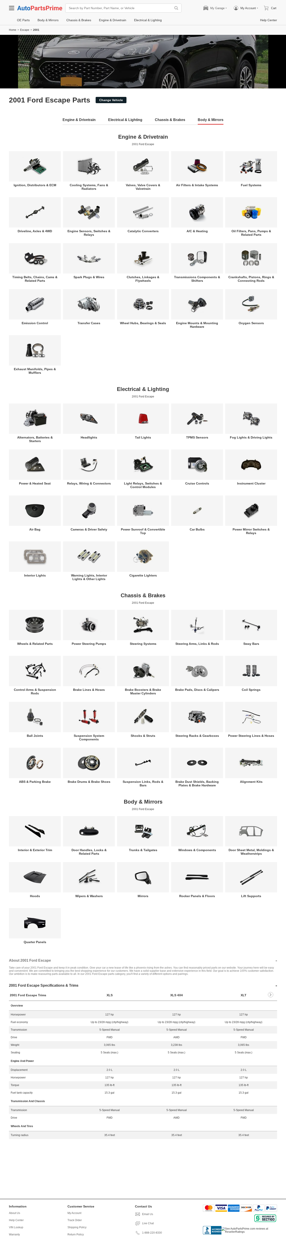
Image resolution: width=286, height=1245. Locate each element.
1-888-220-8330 (152, 1232)
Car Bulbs (197, 529)
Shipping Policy (76, 1227)
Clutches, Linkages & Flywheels (143, 278)
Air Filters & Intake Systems (197, 185)
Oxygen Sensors (251, 323)
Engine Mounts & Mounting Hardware (197, 324)
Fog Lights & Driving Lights (251, 437)
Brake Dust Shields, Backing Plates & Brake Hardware (197, 783)
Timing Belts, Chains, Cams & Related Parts (34, 278)
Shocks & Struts (143, 735)
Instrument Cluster (251, 483)
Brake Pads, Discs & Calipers (197, 689)
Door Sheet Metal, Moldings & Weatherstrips (251, 851)
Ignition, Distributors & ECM (35, 185)
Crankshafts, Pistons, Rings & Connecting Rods (251, 278)
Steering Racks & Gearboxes (197, 735)
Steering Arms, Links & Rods (197, 643)
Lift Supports (251, 896)
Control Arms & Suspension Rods (35, 691)
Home (12, 29)
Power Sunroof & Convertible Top (143, 531)
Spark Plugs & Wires (89, 277)
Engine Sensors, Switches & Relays (88, 232)
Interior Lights (35, 575)
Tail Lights (143, 437)
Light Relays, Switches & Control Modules (143, 485)
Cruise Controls (197, 483)
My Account (74, 1213)
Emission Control (35, 323)
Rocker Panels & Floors (197, 896)
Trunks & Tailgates (143, 850)
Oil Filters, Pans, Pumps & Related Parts (251, 232)
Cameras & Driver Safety (89, 529)
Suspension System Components (89, 737)
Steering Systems (143, 643)
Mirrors (143, 896)
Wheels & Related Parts (35, 643)
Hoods (35, 896)
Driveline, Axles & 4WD (35, 231)
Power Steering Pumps (89, 643)
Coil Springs (251, 689)
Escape (24, 29)
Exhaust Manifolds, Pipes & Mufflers (35, 370)
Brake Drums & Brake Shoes (89, 781)
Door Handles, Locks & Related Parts (89, 851)
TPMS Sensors (197, 437)
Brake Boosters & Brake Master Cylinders (143, 691)
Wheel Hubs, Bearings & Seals (143, 323)
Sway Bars (251, 643)
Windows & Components (197, 850)
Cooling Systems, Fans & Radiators (89, 186)
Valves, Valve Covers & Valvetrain (143, 186)
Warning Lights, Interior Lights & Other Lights (89, 577)
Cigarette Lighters (143, 575)
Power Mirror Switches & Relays (251, 531)
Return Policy (75, 1234)
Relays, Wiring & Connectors (89, 483)
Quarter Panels (35, 942)
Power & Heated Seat (35, 483)
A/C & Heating (197, 231)
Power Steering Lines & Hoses (251, 735)
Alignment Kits (251, 781)
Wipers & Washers (89, 896)
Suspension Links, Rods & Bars (143, 783)
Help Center (16, 1220)
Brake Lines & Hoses (89, 689)
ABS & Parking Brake (35, 781)
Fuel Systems (251, 185)
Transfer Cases (89, 323)
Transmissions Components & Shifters (197, 278)
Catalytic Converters (143, 231)
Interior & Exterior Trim (35, 850)
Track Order (74, 1220)
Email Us (147, 1214)
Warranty (14, 1234)
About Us (14, 1213)
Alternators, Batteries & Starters (35, 439)
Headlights (89, 437)
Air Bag (34, 529)
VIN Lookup (16, 1227)
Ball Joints (35, 735)
